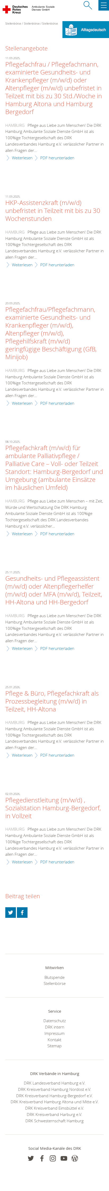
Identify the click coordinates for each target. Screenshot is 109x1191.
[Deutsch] (85, 29)
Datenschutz (54, 1020)
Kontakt (54, 1039)
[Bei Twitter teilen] (10, 912)
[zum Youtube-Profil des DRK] (64, 1158)
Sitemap (54, 1045)
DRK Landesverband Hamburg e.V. (54, 1083)
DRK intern (54, 1027)
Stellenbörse (32, 23)
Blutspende (54, 977)
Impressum (54, 1033)
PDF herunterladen (57, 157)
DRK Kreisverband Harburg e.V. (54, 1114)
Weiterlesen (22, 157)
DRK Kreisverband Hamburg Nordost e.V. (54, 1089)
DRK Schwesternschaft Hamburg (54, 1120)
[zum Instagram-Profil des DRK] (52, 1158)
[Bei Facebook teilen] (22, 912)
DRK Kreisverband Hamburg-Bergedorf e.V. (54, 1095)
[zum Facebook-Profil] (31, 1158)
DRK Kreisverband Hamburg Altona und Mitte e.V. (55, 1101)
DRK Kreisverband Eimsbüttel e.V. (54, 1108)
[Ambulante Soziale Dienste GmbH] (15, 10)
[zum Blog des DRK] (74, 1158)
